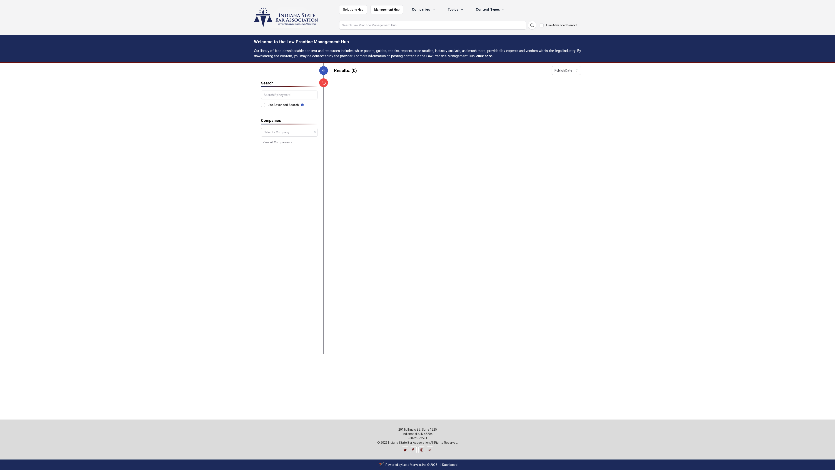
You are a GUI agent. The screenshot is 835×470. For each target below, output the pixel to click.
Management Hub (386, 9)
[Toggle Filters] (323, 70)
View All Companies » (277, 142)
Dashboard (450, 465)
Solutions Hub (353, 9)
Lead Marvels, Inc (414, 465)
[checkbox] (542, 25)
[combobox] (289, 132)
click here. (484, 56)
